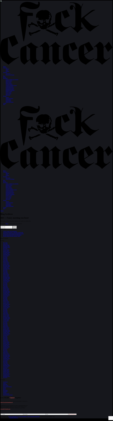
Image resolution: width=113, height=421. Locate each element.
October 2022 (6, 279)
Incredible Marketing (13, 417)
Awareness (8, 73)
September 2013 (6, 376)
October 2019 (6, 319)
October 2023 (6, 267)
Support (4, 96)
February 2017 (6, 353)
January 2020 (6, 316)
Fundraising (8, 99)
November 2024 (6, 252)
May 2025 (5, 248)
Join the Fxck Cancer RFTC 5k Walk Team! (12, 234)
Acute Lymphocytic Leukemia (12, 79)
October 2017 (6, 345)
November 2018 (6, 331)
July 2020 (5, 308)
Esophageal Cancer (10, 89)
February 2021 (6, 301)
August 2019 (6, 320)
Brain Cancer (8, 81)
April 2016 (5, 363)
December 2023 (6, 265)
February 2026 (6, 245)
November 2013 (6, 373)
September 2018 (6, 333)
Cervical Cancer (9, 84)
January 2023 (6, 275)
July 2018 (5, 336)
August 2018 (6, 334)
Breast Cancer (9, 83)
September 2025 (6, 247)
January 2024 (6, 264)
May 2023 (5, 271)
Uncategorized (6, 393)
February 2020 (6, 314)
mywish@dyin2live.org (5, 409)
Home (4, 66)
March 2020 (5, 313)
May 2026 (5, 242)
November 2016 (6, 356)
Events (4, 77)
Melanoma (8, 94)
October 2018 (6, 332)
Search (14, 226)
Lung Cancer (8, 93)
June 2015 (5, 368)
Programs (5, 72)
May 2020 (5, 311)
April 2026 (5, 244)
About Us (5, 67)
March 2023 (5, 273)
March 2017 (5, 352)
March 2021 (5, 300)
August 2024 (6, 255)
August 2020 (6, 307)
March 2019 (5, 326)
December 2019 (6, 317)
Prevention (5, 78)
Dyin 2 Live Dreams (10, 74)
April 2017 (5, 351)
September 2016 (6, 358)
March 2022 (5, 287)
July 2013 (5, 377)
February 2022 (6, 288)
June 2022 (5, 284)
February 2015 (6, 369)
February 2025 (6, 249)
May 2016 (5, 362)
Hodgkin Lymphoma (10, 90)
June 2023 (5, 270)
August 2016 (6, 359)
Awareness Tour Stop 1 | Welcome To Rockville (13, 232)
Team (7, 70)
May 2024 (5, 259)
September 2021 (6, 294)
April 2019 (5, 325)
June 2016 (5, 360)
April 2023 (5, 272)
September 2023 (6, 268)
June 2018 (5, 337)
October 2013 (6, 375)
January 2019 (6, 329)
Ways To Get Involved (7, 394)
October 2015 (6, 364)
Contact (4, 103)
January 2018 (6, 343)
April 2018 (5, 339)
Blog (4, 76)
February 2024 (6, 262)
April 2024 (5, 260)
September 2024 (6, 254)
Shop (4, 104)
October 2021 (6, 293)
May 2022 (5, 285)
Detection (5, 384)
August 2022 (6, 281)
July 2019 (5, 321)
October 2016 (6, 357)
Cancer (4, 383)
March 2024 (5, 261)
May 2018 (5, 338)
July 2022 (5, 283)
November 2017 (6, 344)
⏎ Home (6, 223)
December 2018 (6, 330)
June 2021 (5, 297)
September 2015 (6, 365)
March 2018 (5, 340)
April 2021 (5, 299)
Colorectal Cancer (9, 86)
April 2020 (5, 312)
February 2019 (6, 327)
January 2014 (6, 372)
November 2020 (6, 304)
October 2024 (6, 253)
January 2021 (6, 303)
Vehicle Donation (9, 98)
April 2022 (5, 286)
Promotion (5, 391)
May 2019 (5, 324)
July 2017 (5, 349)
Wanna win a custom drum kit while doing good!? (13, 233)
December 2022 (6, 277)
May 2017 (5, 350)
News (4, 389)
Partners (7, 71)
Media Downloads (9, 102)
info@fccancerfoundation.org (7, 402)
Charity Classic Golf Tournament (10, 231)
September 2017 (6, 346)
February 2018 (6, 342)
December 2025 (6, 246)
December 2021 (6, 291)
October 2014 (6, 370)
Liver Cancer (8, 92)
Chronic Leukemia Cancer (11, 85)
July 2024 (5, 257)
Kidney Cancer (9, 91)
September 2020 (6, 306)
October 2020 (6, 305)
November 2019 (6, 318)
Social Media (8, 100)
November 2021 (6, 292)
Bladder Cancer (9, 80)
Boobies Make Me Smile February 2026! (11, 236)
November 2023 (6, 266)
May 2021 (5, 298)
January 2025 (6, 251)
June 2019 (5, 323)
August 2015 (6, 366)
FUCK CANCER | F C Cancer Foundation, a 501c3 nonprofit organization (24, 416)
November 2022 (6, 278)
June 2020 (5, 310)
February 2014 (6, 371)
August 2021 (6, 296)
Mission (7, 68)
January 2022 (6, 290)
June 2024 (5, 258)
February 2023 (6, 274)
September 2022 (6, 280)
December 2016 (6, 355)
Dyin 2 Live (5, 385)
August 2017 (6, 347)
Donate (7, 97)
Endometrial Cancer (10, 87)
